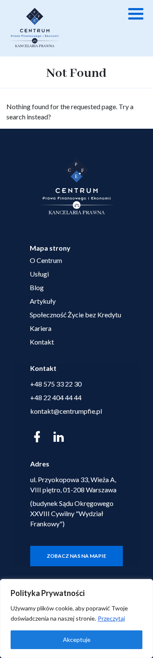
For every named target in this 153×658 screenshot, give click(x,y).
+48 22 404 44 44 (56, 397)
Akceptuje (77, 639)
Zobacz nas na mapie (76, 556)
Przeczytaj (111, 618)
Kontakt (42, 342)
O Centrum (46, 260)
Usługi (39, 274)
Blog (37, 287)
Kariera (40, 328)
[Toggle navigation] (135, 11)
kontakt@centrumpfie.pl (66, 411)
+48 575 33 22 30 (56, 384)
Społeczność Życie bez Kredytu (75, 315)
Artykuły (43, 301)
